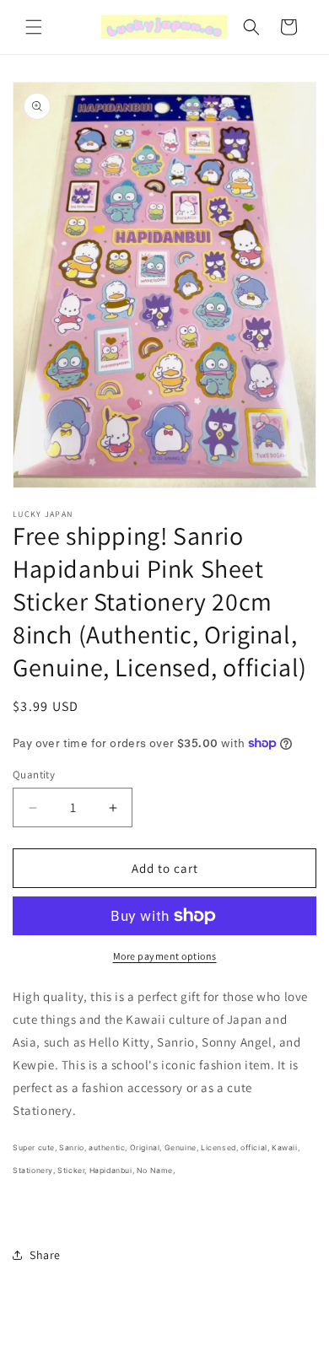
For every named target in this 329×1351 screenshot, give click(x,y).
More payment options (165, 956)
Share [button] (45, 1254)
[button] (33, 27)
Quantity (34, 774)
